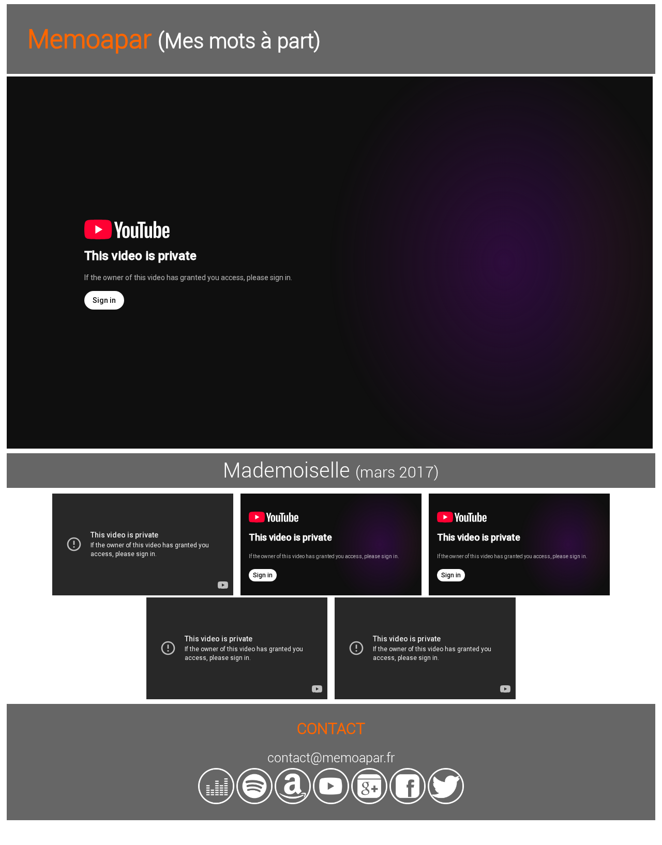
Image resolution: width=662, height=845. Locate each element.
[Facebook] (407, 801)
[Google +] (369, 801)
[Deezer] (216, 801)
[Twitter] (446, 801)
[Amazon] (293, 801)
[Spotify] (254, 801)
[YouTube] (331, 801)
